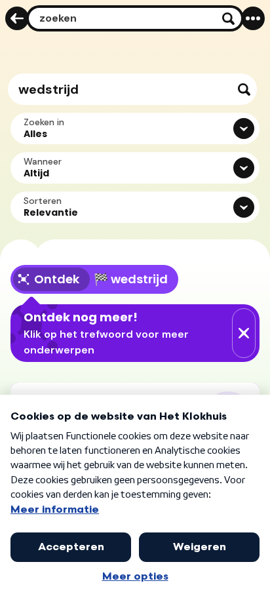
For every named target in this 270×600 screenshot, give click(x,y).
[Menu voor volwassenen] (253, 18)
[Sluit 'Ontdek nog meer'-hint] (244, 333)
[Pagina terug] (17, 18)
